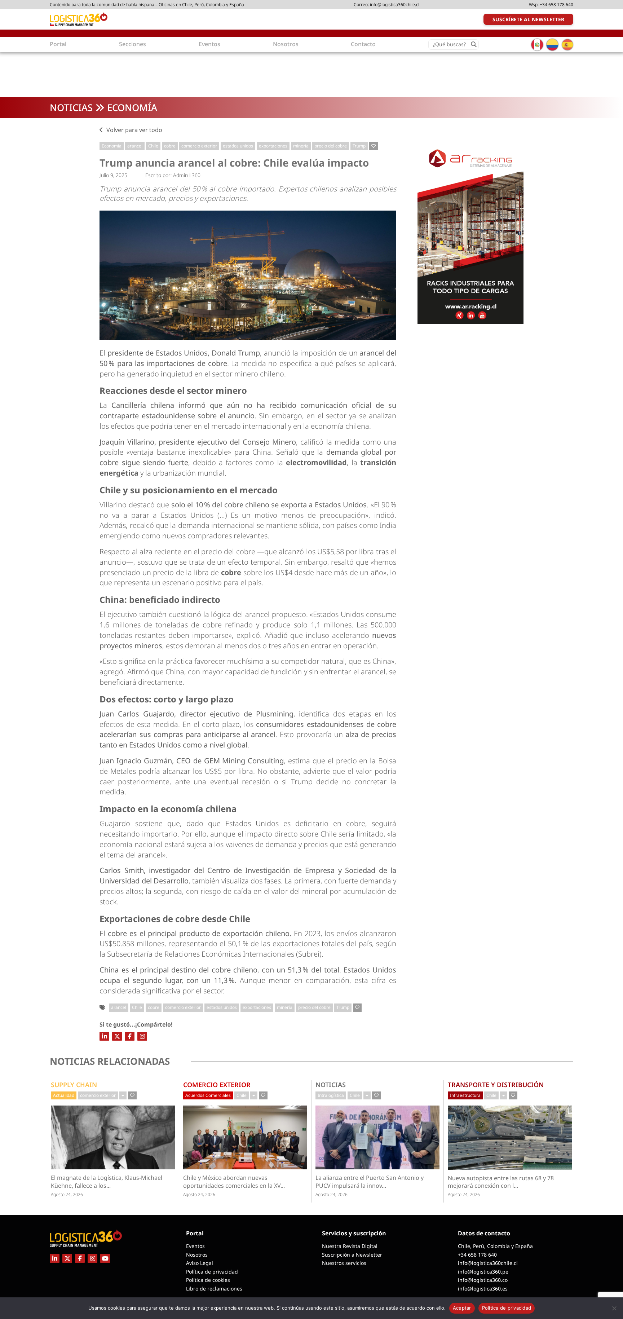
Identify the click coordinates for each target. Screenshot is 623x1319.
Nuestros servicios (344, 1263)
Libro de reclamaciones (214, 1288)
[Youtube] (105, 1258)
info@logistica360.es (483, 1288)
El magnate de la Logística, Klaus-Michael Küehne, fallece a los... (106, 1181)
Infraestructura (465, 1095)
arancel (134, 146)
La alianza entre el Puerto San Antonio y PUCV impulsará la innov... (369, 1181)
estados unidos (238, 146)
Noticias (71, 107)
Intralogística (331, 1095)
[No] (614, 1308)
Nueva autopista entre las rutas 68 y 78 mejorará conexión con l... (503, 1182)
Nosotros (197, 1254)
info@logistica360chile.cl (394, 4)
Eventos (195, 1246)
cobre (170, 146)
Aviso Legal (199, 1263)
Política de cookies (208, 1279)
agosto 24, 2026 (67, 1194)
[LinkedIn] (104, 1036)
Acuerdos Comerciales (208, 1095)
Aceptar (462, 1308)
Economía (132, 107)
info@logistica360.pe (483, 1271)
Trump (359, 146)
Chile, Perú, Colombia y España (495, 1246)
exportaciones (273, 146)
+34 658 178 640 (556, 4)
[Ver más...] (123, 1095)
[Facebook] (129, 1036)
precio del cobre (330, 146)
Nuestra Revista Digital (349, 1246)
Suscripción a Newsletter (352, 1254)
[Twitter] (116, 1036)
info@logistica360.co (483, 1279)
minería (301, 146)
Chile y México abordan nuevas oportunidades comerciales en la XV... (239, 1181)
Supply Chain (74, 1084)
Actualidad (63, 1095)
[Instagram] (142, 1036)
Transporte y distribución (496, 1084)
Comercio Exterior (217, 1084)
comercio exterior (199, 146)
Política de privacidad (212, 1271)
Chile (153, 146)
